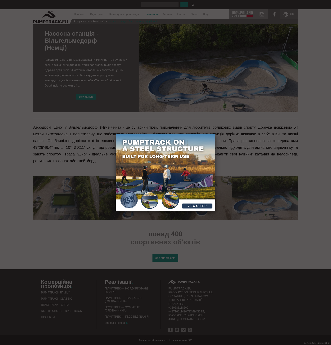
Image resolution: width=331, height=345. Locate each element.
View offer (197, 206)
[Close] (215, 134)
